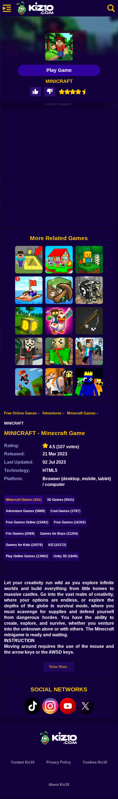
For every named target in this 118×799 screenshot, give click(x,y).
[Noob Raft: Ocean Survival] (29, 290)
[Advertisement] (59, 168)
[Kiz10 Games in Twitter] (85, 706)
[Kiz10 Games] (59, 737)
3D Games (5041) (60, 500)
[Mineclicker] (59, 290)
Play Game (59, 70)
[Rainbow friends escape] (89, 382)
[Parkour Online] (29, 382)
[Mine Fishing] (89, 321)
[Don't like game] (49, 92)
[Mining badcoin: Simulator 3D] (29, 321)
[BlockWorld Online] (89, 259)
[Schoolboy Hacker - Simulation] (29, 351)
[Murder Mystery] (59, 382)
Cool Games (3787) (65, 511)
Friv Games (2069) (20, 534)
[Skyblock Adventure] (59, 259)
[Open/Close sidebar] (6, 8)
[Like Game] (35, 92)
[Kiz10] (44, 9)
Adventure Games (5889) (25, 511)
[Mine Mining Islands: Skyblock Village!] (89, 351)
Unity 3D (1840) (66, 556)
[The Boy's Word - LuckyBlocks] (89, 290)
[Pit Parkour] (29, 259)
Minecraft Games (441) (23, 500)
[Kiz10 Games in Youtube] (68, 706)
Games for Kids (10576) (24, 545)
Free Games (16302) (70, 522)
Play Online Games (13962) (27, 556)
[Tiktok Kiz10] (32, 706)
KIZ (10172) (57, 545)
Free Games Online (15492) (27, 522)
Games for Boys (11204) (59, 534)
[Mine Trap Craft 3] (59, 321)
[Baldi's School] (59, 351)
